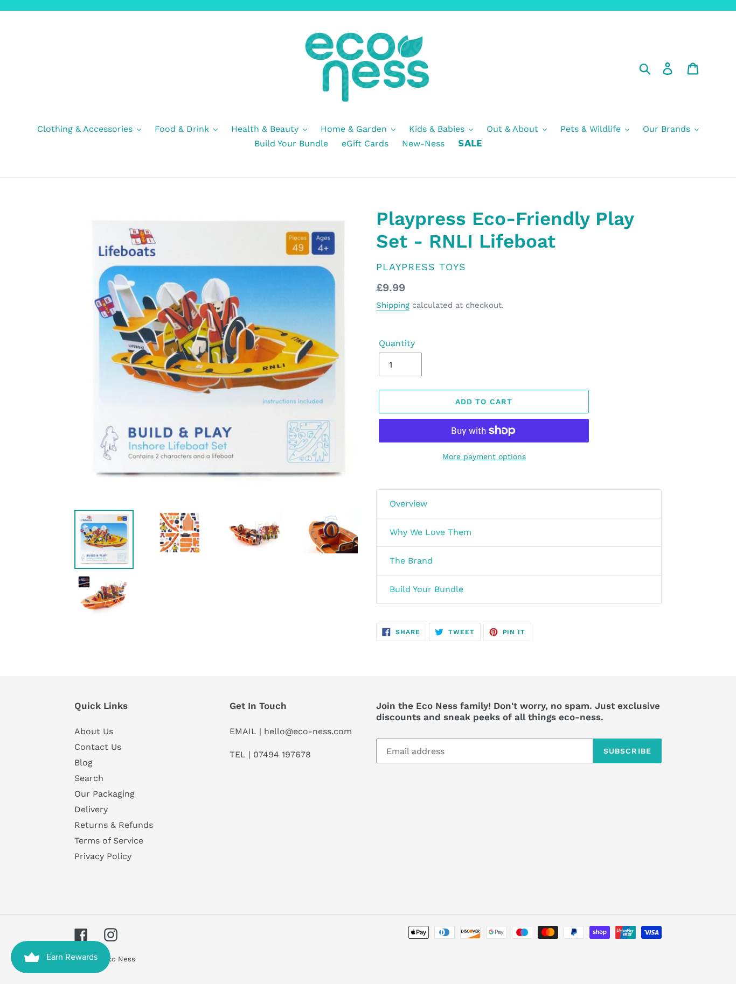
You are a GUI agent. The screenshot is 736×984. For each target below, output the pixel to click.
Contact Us (97, 747)
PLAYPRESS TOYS (421, 266)
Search (88, 778)
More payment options (484, 456)
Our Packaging (104, 794)
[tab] (519, 504)
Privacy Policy (102, 856)
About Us (93, 731)
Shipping (392, 305)
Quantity (397, 343)
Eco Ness (119, 959)
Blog (83, 762)
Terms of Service (108, 840)
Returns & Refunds (113, 825)
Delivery (91, 809)
